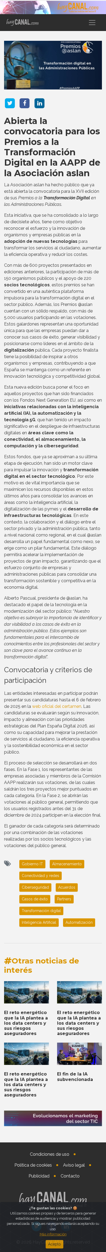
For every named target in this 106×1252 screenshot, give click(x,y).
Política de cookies (33, 1165)
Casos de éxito (35, 899)
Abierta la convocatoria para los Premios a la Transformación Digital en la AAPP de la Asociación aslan (52, 147)
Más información (53, 1234)
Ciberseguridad (35, 887)
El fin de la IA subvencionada (75, 1076)
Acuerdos (66, 887)
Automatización (79, 922)
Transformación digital (41, 911)
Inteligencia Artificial (39, 922)
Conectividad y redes (40, 875)
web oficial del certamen (56, 706)
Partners (64, 899)
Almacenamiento (67, 864)
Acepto (54, 1244)
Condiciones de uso (49, 1154)
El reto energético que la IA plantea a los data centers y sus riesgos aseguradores (26, 1023)
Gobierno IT (32, 864)
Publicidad (39, 1176)
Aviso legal (74, 1165)
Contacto (70, 1176)
